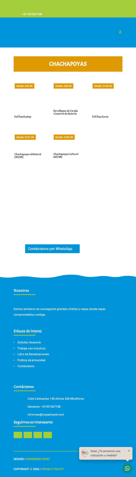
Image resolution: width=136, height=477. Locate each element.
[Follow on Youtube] (47, 435)
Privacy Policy (53, 469)
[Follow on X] (28, 435)
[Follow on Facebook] (18, 435)
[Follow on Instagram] (37, 435)
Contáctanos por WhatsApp (50, 249)
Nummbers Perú (38, 459)
